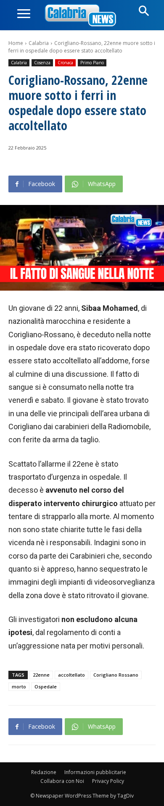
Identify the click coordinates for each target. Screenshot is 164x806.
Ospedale (45, 686)
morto (19, 686)
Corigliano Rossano (115, 675)
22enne (41, 675)
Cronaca (65, 63)
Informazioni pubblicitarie (95, 772)
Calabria (39, 43)
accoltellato (71, 675)
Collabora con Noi (62, 781)
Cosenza (42, 63)
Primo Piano (92, 63)
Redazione (43, 772)
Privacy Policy (108, 781)
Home (15, 43)
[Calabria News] (82, 15)
